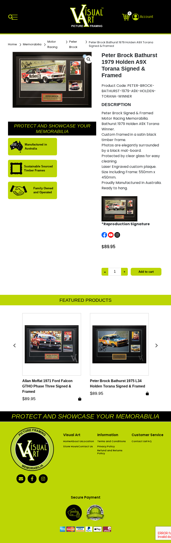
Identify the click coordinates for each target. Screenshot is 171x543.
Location (88, 441)
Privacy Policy (106, 446)
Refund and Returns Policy (109, 452)
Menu (15, 17)
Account (146, 17)
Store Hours (70, 446)
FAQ (149, 441)
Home (12, 44)
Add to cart (146, 271)
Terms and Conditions (111, 441)
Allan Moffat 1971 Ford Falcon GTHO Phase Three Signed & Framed (47, 386)
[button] (89, 59)
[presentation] (14, 345)
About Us (77, 441)
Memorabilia (32, 44)
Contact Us (85, 446)
